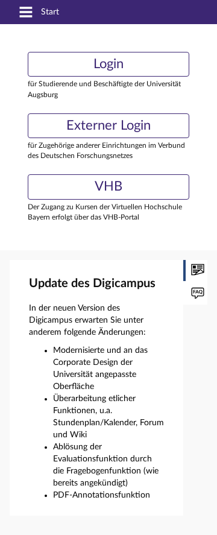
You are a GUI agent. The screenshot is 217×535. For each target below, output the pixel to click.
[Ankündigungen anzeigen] (195, 270)
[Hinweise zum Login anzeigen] (195, 294)
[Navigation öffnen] (25, 13)
